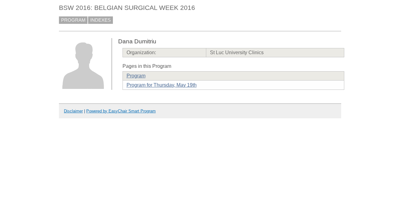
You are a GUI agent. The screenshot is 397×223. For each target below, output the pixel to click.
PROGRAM (73, 20)
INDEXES (100, 20)
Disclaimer (73, 111)
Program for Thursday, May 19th (162, 85)
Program (136, 75)
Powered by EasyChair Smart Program (121, 111)
